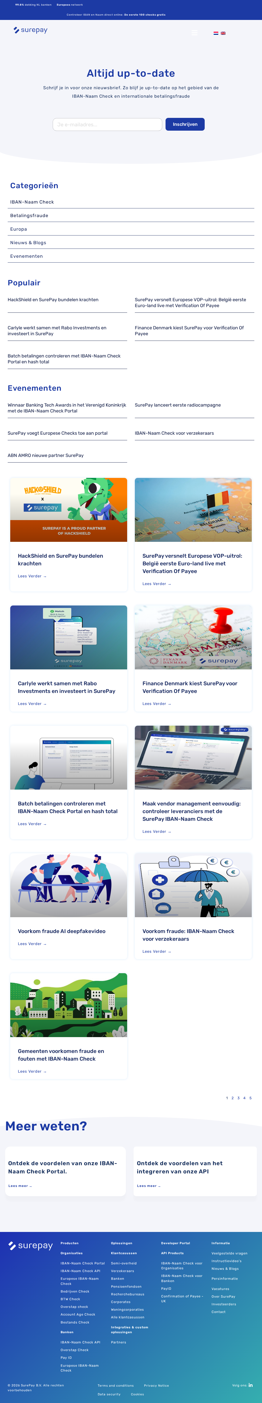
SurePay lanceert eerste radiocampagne (178, 405)
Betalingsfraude (29, 215)
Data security (109, 1394)
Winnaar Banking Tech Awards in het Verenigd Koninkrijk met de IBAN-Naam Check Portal (67, 408)
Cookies (137, 1394)
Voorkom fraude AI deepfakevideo (61, 931)
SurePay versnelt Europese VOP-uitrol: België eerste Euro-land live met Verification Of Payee (190, 302)
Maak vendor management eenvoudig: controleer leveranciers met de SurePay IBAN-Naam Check (192, 811)
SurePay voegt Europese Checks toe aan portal (57, 433)
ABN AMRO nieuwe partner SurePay (46, 455)
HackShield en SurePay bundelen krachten (53, 299)
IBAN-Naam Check (32, 202)
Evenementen (26, 256)
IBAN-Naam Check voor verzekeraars (174, 433)
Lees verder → (32, 576)
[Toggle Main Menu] (131, 33)
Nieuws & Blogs (28, 242)
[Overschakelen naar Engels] (221, 33)
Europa (18, 229)
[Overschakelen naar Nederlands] (214, 33)
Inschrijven (185, 124)
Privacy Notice (156, 1385)
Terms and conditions (116, 1385)
